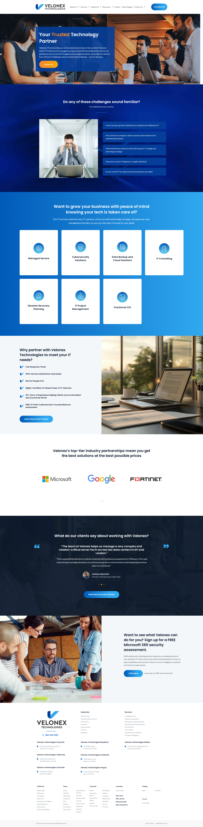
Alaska (144, 799)
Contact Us (138, 7)
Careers (117, 7)
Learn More (39, 265)
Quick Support (127, 7)
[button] (99, 584)
